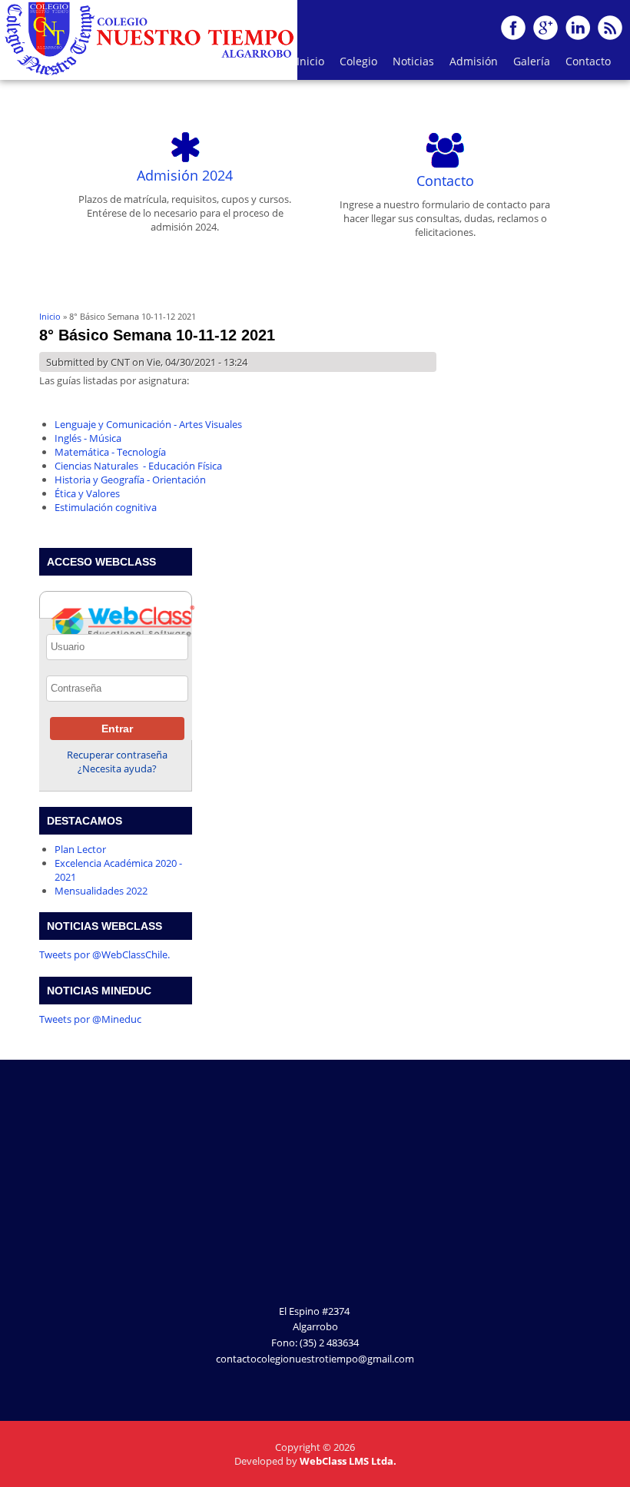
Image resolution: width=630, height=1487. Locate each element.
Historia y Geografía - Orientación (130, 479)
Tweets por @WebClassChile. (104, 954)
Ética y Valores (87, 493)
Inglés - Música (88, 438)
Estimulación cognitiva (106, 507)
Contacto (588, 61)
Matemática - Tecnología (110, 452)
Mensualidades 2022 (101, 891)
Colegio (354, 65)
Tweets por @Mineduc (90, 1019)
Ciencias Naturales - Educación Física (138, 466)
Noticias (413, 61)
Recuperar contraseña (117, 755)
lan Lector (83, 849)
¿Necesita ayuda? (117, 768)
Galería (528, 65)
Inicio (310, 61)
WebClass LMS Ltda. (348, 1461)
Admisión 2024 (185, 175)
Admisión (473, 61)
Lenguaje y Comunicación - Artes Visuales (148, 424)
